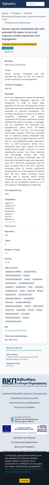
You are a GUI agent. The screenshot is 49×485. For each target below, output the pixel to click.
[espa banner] (24, 429)
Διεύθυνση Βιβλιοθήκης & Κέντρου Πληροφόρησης (24, 393)
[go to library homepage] (24, 382)
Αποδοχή (24, 481)
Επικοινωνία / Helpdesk (24, 407)
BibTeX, (9, 366)
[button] (13, 271)
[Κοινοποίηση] (46, 48)
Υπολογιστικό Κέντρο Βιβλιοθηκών (24, 402)
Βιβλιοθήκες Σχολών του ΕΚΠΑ (24, 398)
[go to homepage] (9, 4)
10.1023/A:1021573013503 (16, 330)
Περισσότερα (10, 226)
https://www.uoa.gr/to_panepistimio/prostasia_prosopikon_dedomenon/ (24, 469)
